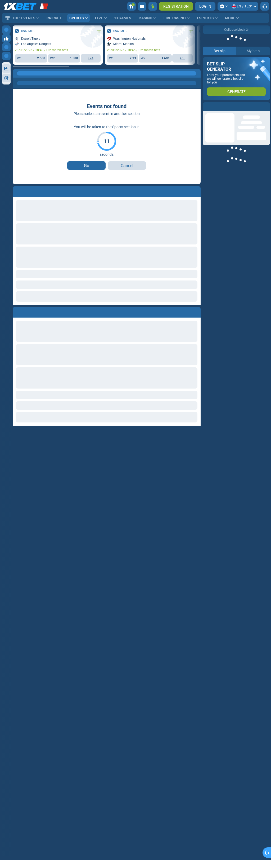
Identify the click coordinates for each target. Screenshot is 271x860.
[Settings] (224, 6)
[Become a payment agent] (142, 6)
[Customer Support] (264, 6)
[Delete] (195, 311)
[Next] (29, 311)
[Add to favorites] (99, 31)
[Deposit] (152, 6)
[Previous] (17, 311)
